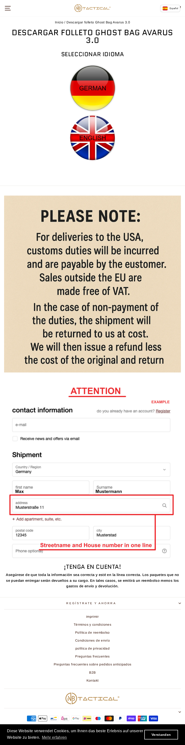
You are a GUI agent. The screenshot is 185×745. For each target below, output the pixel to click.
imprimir (92, 616)
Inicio (59, 22)
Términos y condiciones (92, 624)
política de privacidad (92, 648)
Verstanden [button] (161, 735)
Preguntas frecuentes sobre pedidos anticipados (93, 664)
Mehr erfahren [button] (54, 737)
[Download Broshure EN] (92, 138)
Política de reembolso (92, 632)
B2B (92, 672)
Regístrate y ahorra (91, 603)
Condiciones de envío (92, 640)
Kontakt (92, 680)
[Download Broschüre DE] (92, 88)
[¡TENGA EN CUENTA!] (92, 472)
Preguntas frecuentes (92, 656)
